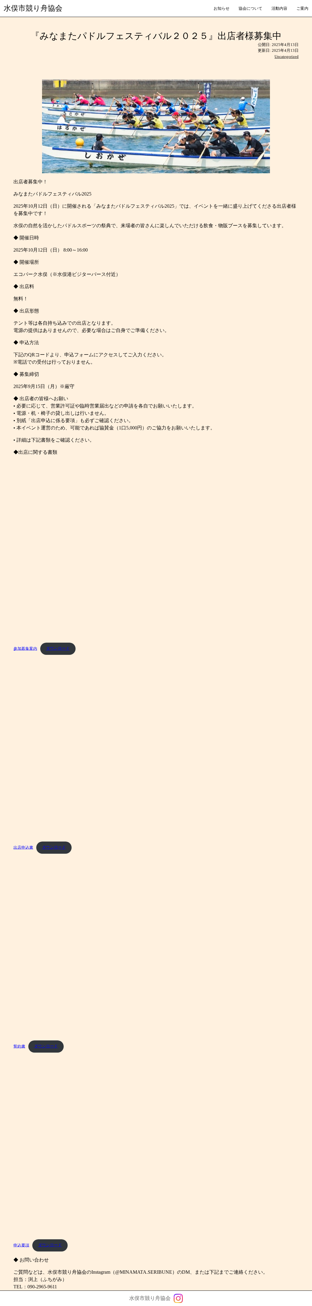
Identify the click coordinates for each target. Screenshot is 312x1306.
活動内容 (279, 8)
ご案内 (302, 8)
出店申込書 (23, 847)
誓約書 (19, 1046)
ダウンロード (58, 648)
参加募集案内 (25, 648)
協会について (250, 8)
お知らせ (221, 8)
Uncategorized (287, 56)
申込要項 (21, 1245)
